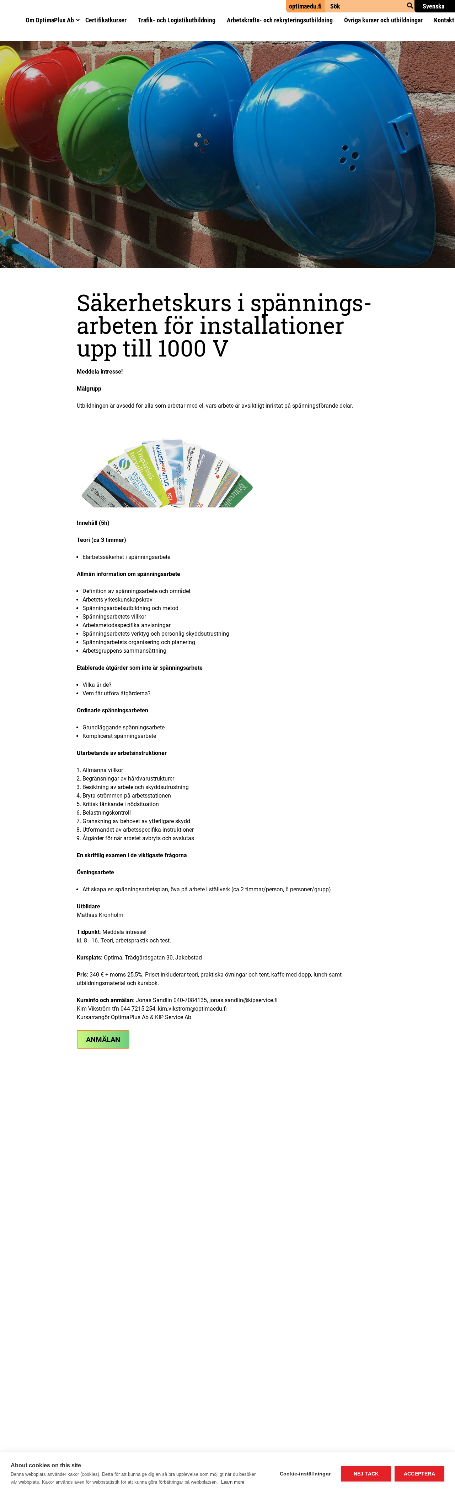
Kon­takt (444, 20)
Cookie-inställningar (305, 1474)
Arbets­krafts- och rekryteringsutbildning (280, 20)
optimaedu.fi (305, 6)
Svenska (433, 6)
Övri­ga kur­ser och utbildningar (383, 20)
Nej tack (366, 1474)
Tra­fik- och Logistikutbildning (176, 20)
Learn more (232, 1482)
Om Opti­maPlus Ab (50, 20)
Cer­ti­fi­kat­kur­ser (106, 20)
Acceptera (419, 1474)
